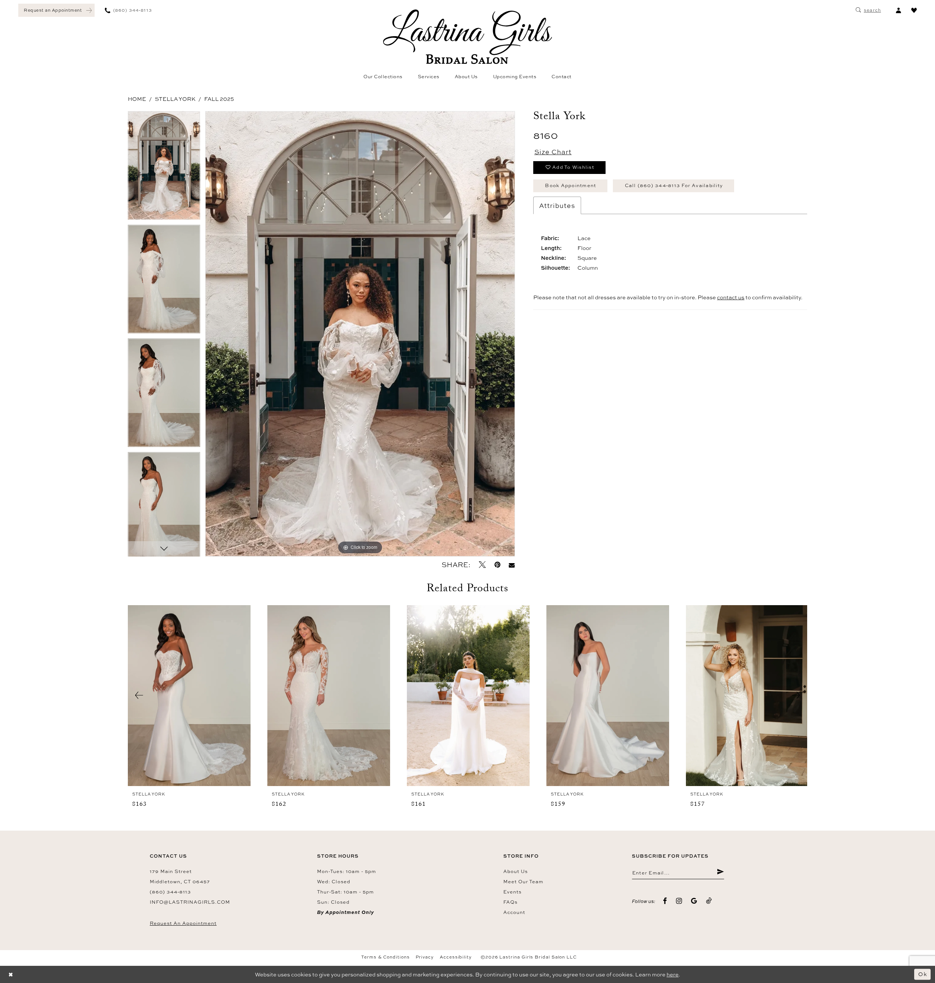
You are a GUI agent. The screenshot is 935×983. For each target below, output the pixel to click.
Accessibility (456, 957)
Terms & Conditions (385, 957)
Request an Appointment (183, 923)
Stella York (175, 99)
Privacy (425, 957)
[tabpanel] (164, 168)
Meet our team (523, 881)
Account (514, 912)
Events (512, 891)
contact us (730, 297)
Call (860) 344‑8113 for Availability (674, 185)
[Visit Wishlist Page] (914, 10)
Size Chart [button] (553, 151)
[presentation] (189, 695)
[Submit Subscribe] (720, 872)
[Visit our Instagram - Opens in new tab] (679, 901)
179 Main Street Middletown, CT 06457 (180, 876)
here (673, 974)
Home (137, 99)
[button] (898, 10)
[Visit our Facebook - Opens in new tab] (665, 901)
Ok (922, 974)
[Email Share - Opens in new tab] (512, 564)
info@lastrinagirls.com (190, 902)
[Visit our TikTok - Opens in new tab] (709, 901)
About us (515, 871)
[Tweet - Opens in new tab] (482, 565)
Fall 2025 (219, 99)
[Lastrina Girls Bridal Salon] (467, 37)
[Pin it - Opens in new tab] (497, 565)
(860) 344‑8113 (170, 891)
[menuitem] (56, 10)
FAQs (510, 902)
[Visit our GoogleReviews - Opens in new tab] (694, 901)
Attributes (557, 205)
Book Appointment (570, 185)
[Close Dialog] (11, 974)
